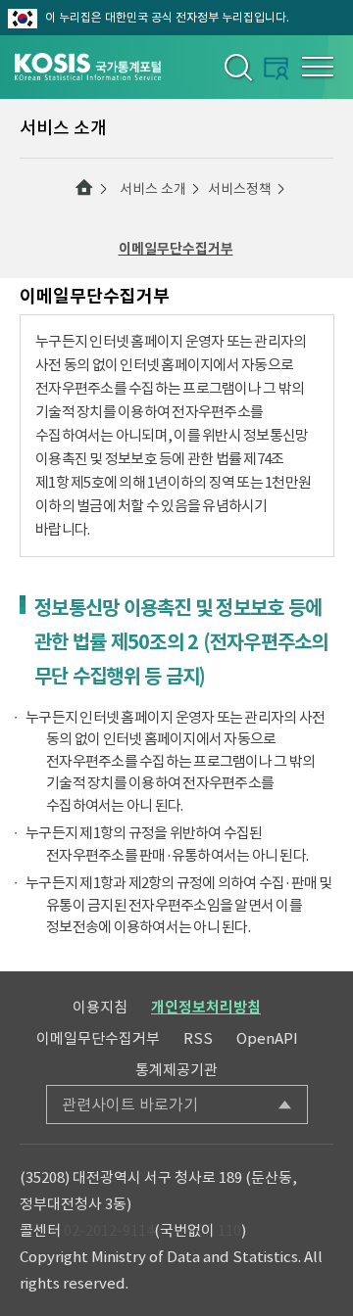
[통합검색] (237, 66)
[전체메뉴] (317, 66)
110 (229, 1230)
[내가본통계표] (276, 68)
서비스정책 (240, 189)
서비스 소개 (153, 189)
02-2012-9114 (109, 1230)
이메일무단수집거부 (176, 249)
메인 (84, 188)
